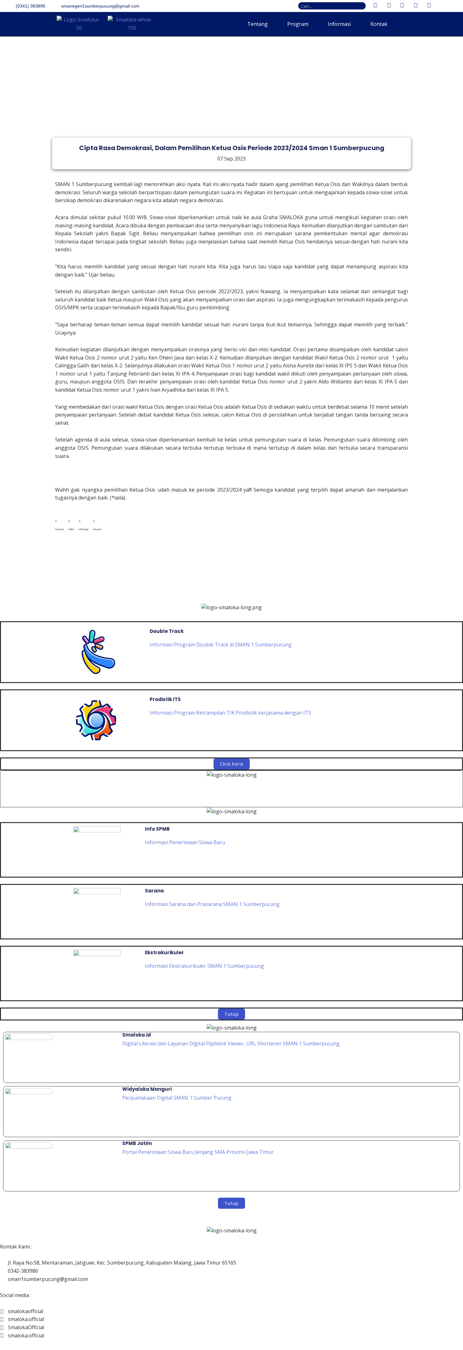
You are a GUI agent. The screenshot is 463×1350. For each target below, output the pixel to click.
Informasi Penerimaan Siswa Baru (185, 842)
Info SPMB (157, 829)
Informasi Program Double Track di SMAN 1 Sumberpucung (221, 644)
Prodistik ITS (165, 699)
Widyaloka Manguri (147, 1089)
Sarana (154, 890)
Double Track (167, 631)
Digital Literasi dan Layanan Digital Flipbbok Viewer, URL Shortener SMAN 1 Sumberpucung (231, 1043)
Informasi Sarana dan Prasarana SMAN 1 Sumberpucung (212, 904)
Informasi (339, 23)
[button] (59, 525)
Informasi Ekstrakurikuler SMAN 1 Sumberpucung (204, 965)
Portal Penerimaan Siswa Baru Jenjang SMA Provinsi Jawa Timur (198, 1151)
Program (297, 23)
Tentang (257, 23)
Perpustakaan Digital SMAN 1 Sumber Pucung (177, 1097)
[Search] (361, 6)
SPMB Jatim (137, 1143)
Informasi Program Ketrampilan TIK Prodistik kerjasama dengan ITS (230, 712)
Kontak (378, 23)
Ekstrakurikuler (164, 952)
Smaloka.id (136, 1034)
